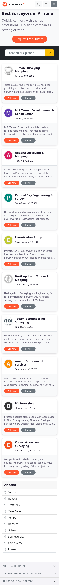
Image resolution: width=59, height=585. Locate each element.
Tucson (12, 492)
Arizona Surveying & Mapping (29, 154)
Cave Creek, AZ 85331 (26, 242)
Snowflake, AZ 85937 (26, 203)
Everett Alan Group (28, 237)
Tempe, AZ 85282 (24, 326)
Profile (28, 98)
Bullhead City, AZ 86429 (27, 450)
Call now (12, 98)
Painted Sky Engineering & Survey (34, 196)
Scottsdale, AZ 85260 (26, 369)
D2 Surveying (24, 403)
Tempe (11, 517)
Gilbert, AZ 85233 (24, 118)
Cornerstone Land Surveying (28, 444)
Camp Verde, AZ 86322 (27, 284)
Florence (12, 524)
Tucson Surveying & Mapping (29, 69)
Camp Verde (15, 543)
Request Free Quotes (29, 39)
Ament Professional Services (29, 362)
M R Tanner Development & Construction (34, 112)
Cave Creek (14, 511)
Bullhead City (15, 536)
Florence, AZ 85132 (25, 408)
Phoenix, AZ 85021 (25, 160)
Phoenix (12, 549)
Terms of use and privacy (18, 581)
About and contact (15, 566)
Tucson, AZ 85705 (24, 76)
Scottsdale (14, 505)
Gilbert (11, 530)
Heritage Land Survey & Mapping (32, 278)
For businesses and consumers (22, 573)
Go (49, 53)
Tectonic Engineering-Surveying (30, 320)
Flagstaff (12, 498)
